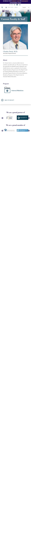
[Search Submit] (2, 7)
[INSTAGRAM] (15, 5)
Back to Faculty (9, 100)
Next (28, 118)
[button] (28, 10)
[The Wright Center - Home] (5, 10)
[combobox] (26, 7)
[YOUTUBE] (17, 5)
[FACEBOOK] (10, 5)
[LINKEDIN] (20, 5)
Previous (2, 118)
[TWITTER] (12, 5)
